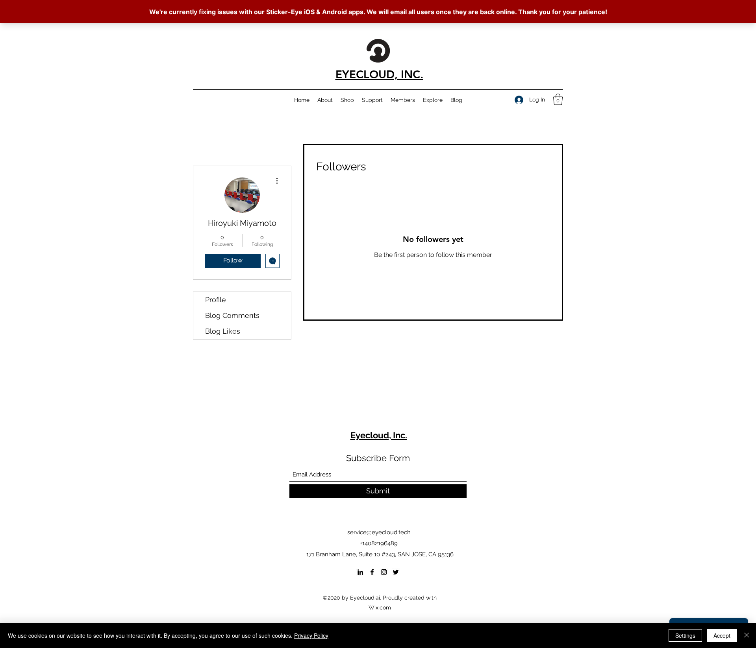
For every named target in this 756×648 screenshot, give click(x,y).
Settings (685, 635)
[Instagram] (384, 572)
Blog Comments (232, 315)
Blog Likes (222, 331)
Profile (215, 299)
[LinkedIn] (360, 572)
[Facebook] (372, 572)
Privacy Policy (311, 635)
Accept (721, 635)
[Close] (746, 635)
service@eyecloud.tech (379, 532)
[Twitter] (396, 572)
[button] (558, 99)
